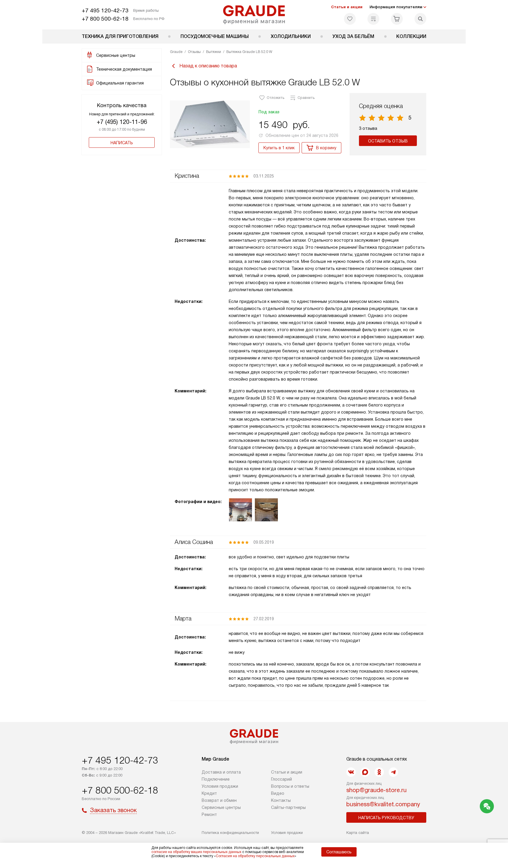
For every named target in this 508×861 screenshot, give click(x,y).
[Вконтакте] (351, 772)
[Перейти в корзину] (397, 19)
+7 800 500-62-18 (105, 19)
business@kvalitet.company (383, 804)
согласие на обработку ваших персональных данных (196, 852)
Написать (122, 142)
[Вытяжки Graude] (254, 14)
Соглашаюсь (339, 852)
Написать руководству (386, 817)
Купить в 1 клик (279, 147)
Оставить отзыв (388, 141)
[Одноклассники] (379, 772)
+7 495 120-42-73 (105, 10)
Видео (277, 793)
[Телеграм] (393, 772)
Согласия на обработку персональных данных (255, 856)
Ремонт (209, 814)
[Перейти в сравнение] (373, 19)
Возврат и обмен (219, 800)
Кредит (209, 793)
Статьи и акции (346, 7)
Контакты (281, 800)
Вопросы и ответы (290, 786)
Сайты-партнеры (288, 807)
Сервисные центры (221, 807)
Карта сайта (357, 832)
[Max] (365, 772)
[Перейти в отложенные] (350, 19)
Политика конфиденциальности (230, 832)
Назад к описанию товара (208, 65)
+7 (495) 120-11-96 (122, 122)
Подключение (216, 779)
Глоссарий (281, 779)
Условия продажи (220, 786)
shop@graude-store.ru (376, 790)
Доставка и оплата (221, 772)
